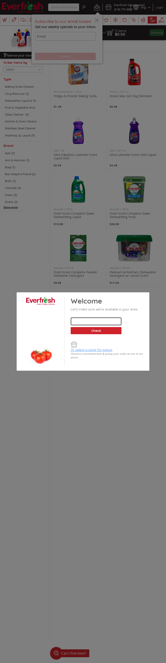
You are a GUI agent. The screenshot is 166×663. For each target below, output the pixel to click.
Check (96, 331)
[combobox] (96, 321)
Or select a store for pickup (91, 350)
